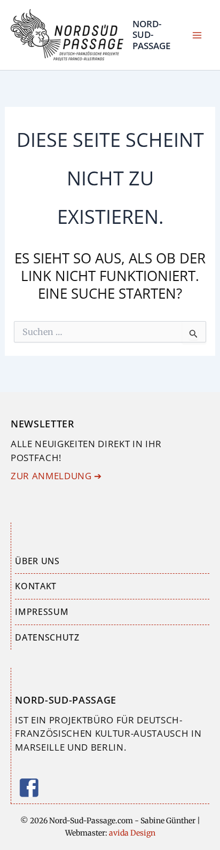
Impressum (41, 612)
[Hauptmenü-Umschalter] (197, 35)
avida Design (131, 833)
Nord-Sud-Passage (151, 35)
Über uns (37, 561)
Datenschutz (47, 637)
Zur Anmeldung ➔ (56, 476)
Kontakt (36, 586)
